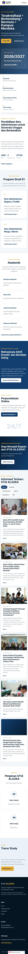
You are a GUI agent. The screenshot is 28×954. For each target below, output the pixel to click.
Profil (2, 906)
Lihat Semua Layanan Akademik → (11, 335)
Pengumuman (5, 494)
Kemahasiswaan (6, 491)
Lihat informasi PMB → (11, 64)
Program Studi (5, 908)
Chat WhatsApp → (6, 943)
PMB (14, 494)
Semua (4, 487)
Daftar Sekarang (8, 462)
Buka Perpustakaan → (9, 414)
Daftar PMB (6, 41)
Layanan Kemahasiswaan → (11, 380)
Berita (3, 914)
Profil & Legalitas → (7, 164)
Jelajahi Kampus (19, 41)
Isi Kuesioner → (7, 868)
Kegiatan (16, 491)
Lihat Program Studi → (11, 214)
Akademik (11, 487)
